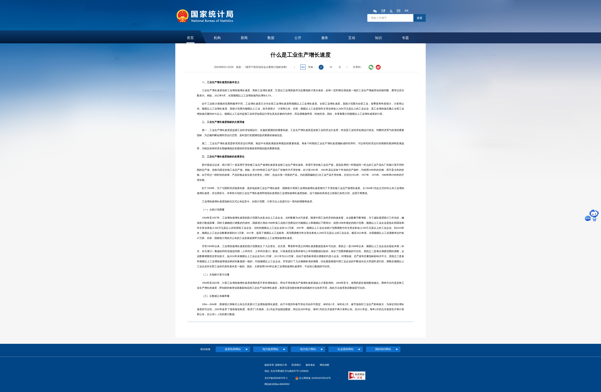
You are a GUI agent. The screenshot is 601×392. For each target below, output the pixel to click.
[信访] (398, 11)
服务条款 (310, 365)
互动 (351, 38)
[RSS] (383, 11)
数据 (270, 38)
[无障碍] (391, 11)
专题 (405, 38)
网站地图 (324, 365)
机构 (217, 38)
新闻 (244, 38)
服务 (324, 38)
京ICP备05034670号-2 (276, 378)
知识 (378, 38)
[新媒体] (375, 11)
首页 (190, 38)
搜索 (419, 18)
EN (406, 10)
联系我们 (296, 365)
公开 (297, 38)
